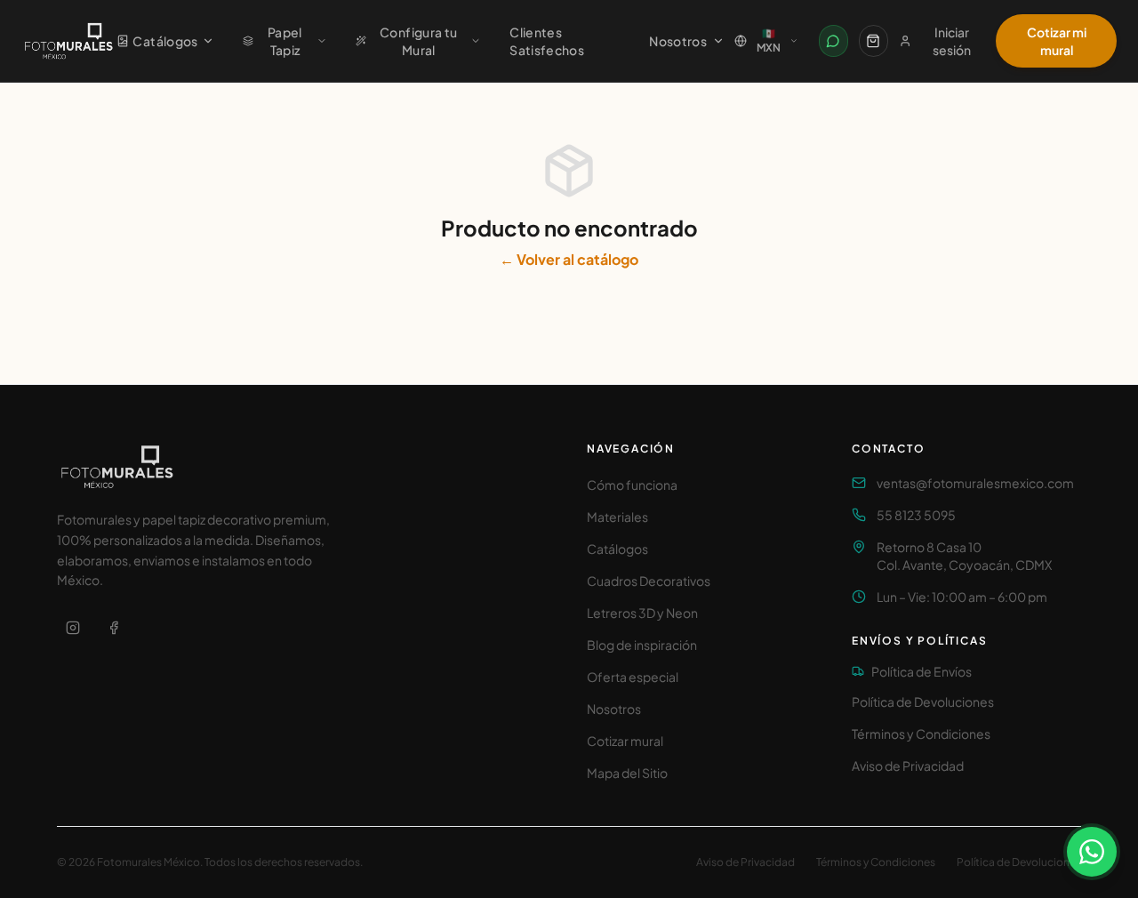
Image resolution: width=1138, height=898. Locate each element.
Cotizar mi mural (1056, 41)
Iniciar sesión (952, 41)
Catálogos (164, 41)
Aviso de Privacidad (908, 766)
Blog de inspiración (642, 645)
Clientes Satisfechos (546, 41)
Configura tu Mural (418, 41)
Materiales (617, 517)
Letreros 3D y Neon (642, 613)
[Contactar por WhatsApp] (833, 41)
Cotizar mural (625, 741)
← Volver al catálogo (569, 259)
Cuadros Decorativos (648, 581)
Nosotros (678, 41)
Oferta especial (632, 677)
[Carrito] (873, 41)
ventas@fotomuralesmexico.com (975, 483)
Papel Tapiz (285, 41)
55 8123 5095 (916, 515)
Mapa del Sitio (627, 773)
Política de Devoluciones (923, 702)
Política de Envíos (921, 671)
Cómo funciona (632, 485)
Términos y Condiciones (921, 734)
